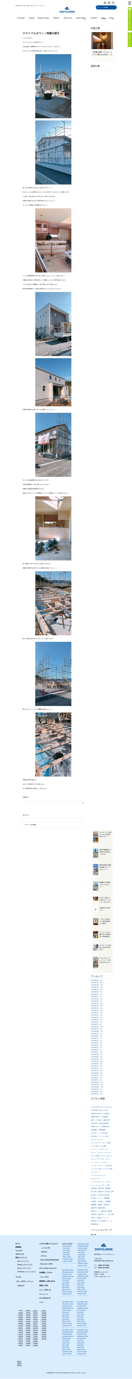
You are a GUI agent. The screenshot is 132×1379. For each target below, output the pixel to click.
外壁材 (110, 1211)
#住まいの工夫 (103, 1110)
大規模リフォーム (102, 1217)
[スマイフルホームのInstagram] (105, 2)
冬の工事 (94, 1191)
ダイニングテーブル (97, 1159)
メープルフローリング (98, 1175)
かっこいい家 (103, 1136)
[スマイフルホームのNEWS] (104, 18)
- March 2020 (66, 1349)
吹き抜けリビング (96, 1198)
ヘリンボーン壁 (96, 1169)
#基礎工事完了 (95, 1117)
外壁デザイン (95, 1211)
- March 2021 (81, 1321)
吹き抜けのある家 (103, 1195)
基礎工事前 (101, 1208)
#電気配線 (102, 1130)
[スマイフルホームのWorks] (56, 18)
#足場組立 (94, 1130)
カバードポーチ (96, 1143)
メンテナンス (95, 1172)
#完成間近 (105, 1117)
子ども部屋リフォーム (105, 1221)
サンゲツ (94, 1152)
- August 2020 (66, 1338)
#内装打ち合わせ (96, 1113)
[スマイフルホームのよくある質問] (111, 18)
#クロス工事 (95, 1107)
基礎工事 (94, 1208)
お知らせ (25, 797)
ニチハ (107, 1159)
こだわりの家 (45, 1247)
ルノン (93, 1185)
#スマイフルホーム (106, 1107)
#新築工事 (106, 1120)
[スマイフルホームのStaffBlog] (80, 18)
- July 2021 (80, 1312)
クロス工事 (94, 1146)
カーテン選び (106, 1143)
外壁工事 (104, 1211)
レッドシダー (100, 1185)
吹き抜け (94, 1195)
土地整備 (108, 1201)
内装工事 (101, 1188)
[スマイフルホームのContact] (94, 18)
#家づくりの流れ (96, 1120)
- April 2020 (65, 1347)
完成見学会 (94, 1224)
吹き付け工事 (109, 1191)
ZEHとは (44, 1256)
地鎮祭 (100, 1204)
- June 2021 (80, 1314)
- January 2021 (81, 1325)
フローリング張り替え (105, 1165)
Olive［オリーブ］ (23, 1261)
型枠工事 (106, 1204)
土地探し (101, 1201)
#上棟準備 (94, 1110)
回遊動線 (106, 1198)
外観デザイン (102, 1214)
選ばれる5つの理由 (46, 1264)
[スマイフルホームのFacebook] (109, 2)
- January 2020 (66, 1353)
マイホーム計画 (107, 1169)
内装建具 (108, 1188)
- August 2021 (81, 1310)
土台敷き (94, 1201)
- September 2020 (67, 1336)
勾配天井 (101, 1191)
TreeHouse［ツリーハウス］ (26, 1271)
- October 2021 (81, 1306)
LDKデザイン (95, 1133)
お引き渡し (94, 1136)
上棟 (107, 1185)
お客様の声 (20, 1285)
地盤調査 (94, 1204)
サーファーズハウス (104, 1152)
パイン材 (94, 1165)
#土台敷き (106, 1113)
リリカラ (108, 1182)
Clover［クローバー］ (24, 1268)
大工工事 (111, 1214)
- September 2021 (82, 1308)
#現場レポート (95, 1126)
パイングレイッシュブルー (99, 1162)
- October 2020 (67, 1334)
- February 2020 (67, 1351)
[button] (129, 3)
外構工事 (94, 1214)
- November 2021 (82, 1304)
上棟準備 (94, 1188)
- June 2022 (66, 1314)
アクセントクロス (96, 1139)
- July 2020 (65, 1340)
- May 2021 (80, 1316)
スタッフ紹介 (44, 1277)
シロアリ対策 (95, 1156)
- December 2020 (67, 1329)
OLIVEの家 (103, 1133)
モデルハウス (95, 1178)
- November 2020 (67, 1332)
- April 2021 (80, 1319)
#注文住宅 (94, 1123)
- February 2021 (82, 1323)
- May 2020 (65, 1345)
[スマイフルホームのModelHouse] (43, 18)
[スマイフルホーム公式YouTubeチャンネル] (113, 2)
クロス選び (103, 1146)
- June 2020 (66, 1342)
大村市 (93, 1217)
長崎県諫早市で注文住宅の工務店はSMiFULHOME (61, 1373)
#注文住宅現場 (103, 1123)
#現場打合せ (106, 1126)
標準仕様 (44, 1251)
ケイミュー (94, 1149)
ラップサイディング (97, 1182)
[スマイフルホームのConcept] (21, 18)
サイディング (103, 1149)
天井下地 (94, 1221)
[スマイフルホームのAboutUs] (68, 18)
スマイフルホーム (106, 1156)
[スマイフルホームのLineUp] (31, 18)
